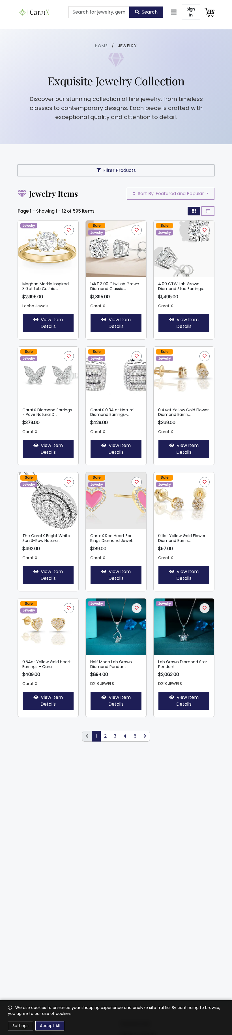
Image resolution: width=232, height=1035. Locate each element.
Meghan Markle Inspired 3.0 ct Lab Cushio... (45, 286)
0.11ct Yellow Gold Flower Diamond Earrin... (181, 538)
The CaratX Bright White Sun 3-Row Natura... (46, 538)
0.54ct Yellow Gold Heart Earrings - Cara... (46, 664)
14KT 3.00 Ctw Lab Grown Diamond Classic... (114, 286)
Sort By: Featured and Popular (171, 193)
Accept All (50, 1025)
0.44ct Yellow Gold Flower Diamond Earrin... (183, 412)
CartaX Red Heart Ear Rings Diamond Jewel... (112, 538)
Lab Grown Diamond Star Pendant (182, 664)
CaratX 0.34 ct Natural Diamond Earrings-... (112, 412)
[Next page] (145, 736)
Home (101, 46)
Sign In (191, 12)
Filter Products (119, 170)
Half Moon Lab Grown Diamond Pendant (111, 664)
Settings (20, 1025)
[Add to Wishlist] (69, 230)
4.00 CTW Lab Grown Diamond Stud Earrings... (181, 286)
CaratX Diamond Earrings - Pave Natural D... (47, 412)
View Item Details (51, 323)
